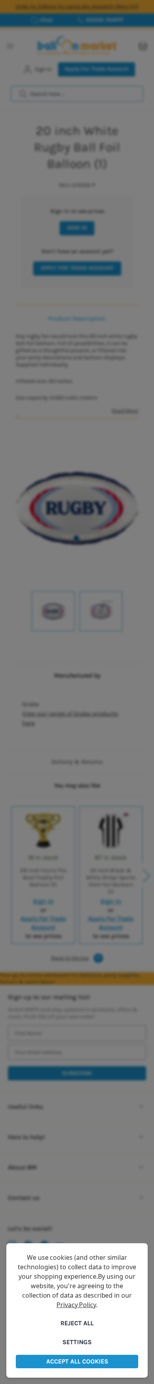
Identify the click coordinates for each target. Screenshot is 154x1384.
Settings (77, 1342)
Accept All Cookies (77, 1361)
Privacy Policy (76, 1304)
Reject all (77, 1323)
